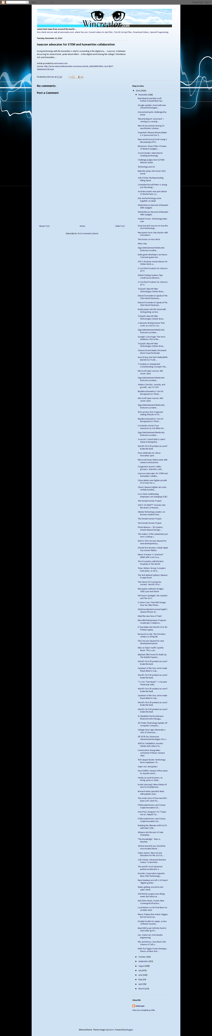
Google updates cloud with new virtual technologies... (152, 106)
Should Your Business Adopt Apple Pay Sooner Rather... (153, 549)
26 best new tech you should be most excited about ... (151, 847)
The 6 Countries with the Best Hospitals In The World (150, 562)
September (143, 961)
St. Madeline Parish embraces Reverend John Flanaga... (151, 717)
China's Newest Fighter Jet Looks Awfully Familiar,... (152, 488)
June (140, 975)
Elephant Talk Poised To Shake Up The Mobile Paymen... (152, 656)
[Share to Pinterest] (82, 77)
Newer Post (44, 226)
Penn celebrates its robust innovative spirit (149, 454)
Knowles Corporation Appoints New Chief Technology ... (151, 874)
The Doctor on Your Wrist (149, 239)
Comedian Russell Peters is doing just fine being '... (152, 186)
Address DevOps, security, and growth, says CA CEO (151, 386)
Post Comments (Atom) (88, 233)
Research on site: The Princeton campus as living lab (151, 635)
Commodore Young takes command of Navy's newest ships (151, 753)
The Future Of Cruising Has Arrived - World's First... (149, 583)
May (140, 979)
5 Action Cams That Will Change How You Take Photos (152, 603)
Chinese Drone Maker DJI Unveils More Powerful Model (152, 351)
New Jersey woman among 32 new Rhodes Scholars (151, 127)
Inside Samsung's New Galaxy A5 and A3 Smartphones (152, 786)
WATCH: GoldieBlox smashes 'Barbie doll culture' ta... (150, 744)
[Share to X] (76, 77)
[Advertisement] (82, 194)
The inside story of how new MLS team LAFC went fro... (152, 799)
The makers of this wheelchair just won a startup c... (153, 535)
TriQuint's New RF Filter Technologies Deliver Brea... (151, 290)
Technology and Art (146, 167)
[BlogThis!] (73, 77)
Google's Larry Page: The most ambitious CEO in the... (151, 338)
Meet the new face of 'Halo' (150, 616)
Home (82, 226)
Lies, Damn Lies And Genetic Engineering (150, 936)
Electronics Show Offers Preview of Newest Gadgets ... (152, 147)
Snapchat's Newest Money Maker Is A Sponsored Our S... (152, 134)
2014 (138, 91)
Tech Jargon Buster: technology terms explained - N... (151, 761)
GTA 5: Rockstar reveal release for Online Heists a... (153, 263)
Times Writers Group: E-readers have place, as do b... (152, 569)
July (140, 970)
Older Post (120, 226)
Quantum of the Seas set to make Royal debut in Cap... (152, 669)
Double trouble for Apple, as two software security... (152, 922)
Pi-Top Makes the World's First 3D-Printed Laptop (153, 628)
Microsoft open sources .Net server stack (150, 372)
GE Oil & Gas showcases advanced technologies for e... (152, 738)
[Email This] (70, 77)
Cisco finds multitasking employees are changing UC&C (153, 495)
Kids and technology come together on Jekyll (149, 199)
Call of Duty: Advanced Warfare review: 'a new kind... (152, 861)
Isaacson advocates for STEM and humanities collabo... (153, 474)
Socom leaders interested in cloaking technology (150, 154)
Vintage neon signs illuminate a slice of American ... (151, 731)
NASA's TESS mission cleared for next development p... (152, 542)
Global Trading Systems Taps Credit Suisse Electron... (150, 276)
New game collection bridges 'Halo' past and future (151, 590)
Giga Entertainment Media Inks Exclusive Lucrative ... (151, 249)
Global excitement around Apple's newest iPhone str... (152, 610)
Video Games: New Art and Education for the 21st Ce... (151, 854)
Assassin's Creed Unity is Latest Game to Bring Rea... (151, 440)
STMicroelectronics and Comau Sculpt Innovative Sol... (151, 806)
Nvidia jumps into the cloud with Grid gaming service (152, 310)
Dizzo (111, 1030)
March (141, 989)
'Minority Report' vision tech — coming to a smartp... (151, 120)
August (141, 966)
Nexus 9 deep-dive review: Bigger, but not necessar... (153, 915)
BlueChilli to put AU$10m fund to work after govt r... (152, 929)
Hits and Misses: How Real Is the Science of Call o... (152, 943)
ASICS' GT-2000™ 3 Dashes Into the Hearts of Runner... (152, 506)
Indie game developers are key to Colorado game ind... (152, 256)
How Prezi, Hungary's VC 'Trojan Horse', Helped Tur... (152, 813)
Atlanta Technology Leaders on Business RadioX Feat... (151, 513)
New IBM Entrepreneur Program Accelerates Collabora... (152, 621)
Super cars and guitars (148, 767)
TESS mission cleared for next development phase (151, 642)
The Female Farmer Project (149, 501)
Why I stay (142, 244)
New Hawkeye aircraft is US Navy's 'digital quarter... (153, 881)
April (140, 984)
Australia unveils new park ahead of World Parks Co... (152, 192)
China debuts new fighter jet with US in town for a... (152, 481)
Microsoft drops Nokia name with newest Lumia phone (152, 461)
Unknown (139, 1006)
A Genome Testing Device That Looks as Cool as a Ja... (151, 324)
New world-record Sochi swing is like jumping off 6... (152, 140)
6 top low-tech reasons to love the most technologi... (153, 227)
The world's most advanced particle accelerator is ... (150, 868)
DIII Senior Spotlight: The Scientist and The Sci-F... (152, 597)
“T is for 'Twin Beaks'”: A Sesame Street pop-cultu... (152, 683)
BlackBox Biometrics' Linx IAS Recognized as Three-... (150, 392)
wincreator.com (61, 63)
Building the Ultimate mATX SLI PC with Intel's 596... (152, 826)
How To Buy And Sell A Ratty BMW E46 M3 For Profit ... (152, 358)
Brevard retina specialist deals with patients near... (151, 792)
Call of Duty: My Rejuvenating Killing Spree (151, 179)
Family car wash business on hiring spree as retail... (150, 779)
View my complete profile (143, 1010)
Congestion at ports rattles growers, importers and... (150, 468)
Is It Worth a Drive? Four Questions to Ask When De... (151, 427)
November (143, 95)
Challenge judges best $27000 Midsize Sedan (151, 161)
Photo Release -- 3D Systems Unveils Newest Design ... (150, 528)
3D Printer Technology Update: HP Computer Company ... (152, 724)
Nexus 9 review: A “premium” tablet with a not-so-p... (151, 556)
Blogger (129, 1030)
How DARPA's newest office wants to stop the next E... (153, 772)
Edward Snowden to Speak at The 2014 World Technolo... (152, 297)
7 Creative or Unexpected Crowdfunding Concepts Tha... (152, 365)
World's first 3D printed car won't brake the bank (152, 447)
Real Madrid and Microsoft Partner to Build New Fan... (150, 99)
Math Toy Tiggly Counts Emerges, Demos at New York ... (152, 950)
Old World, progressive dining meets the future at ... (151, 895)
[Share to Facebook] (79, 77)
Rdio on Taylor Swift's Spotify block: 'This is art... (150, 649)
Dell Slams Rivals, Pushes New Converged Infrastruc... (151, 902)
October (142, 957)
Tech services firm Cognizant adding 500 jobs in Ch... (150, 413)
